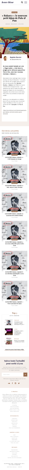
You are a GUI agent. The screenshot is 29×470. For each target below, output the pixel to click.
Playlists (14, 453)
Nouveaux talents (14, 451)
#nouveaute (14, 24)
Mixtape (14, 454)
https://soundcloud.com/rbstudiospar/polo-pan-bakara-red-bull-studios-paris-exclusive (15, 112)
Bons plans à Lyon (14, 409)
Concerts (14, 418)
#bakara (7, 24)
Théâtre (14, 426)
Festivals (14, 421)
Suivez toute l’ (14, 362)
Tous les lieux (14, 442)
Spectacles (14, 423)
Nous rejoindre (14, 406)
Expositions (14, 420)
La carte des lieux (14, 441)
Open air (14, 424)
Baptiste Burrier (15, 57)
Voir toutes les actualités (10, 133)
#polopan (21, 24)
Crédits (20, 467)
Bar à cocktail (15, 436)
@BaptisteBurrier (16, 59)
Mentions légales (11, 467)
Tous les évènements (14, 428)
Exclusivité (14, 456)
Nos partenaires (14, 408)
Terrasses (14, 439)
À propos (14, 405)
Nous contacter (14, 411)
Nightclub (14, 438)
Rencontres (14, 450)
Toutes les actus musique (14, 457)
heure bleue (8, 2)
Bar (15, 435)
